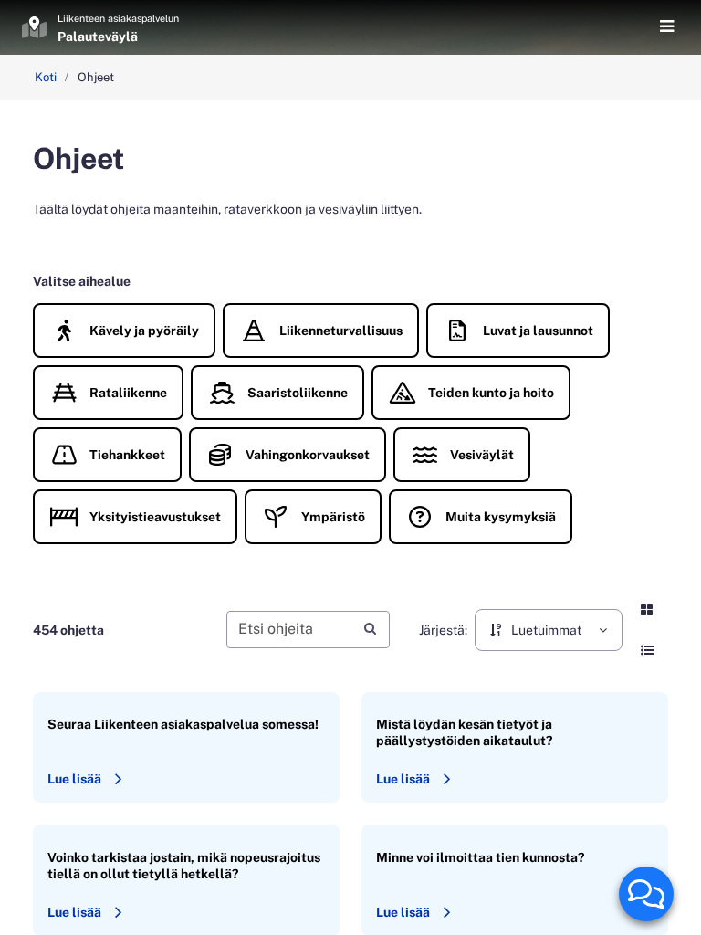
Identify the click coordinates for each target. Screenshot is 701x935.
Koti (46, 77)
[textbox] (308, 629)
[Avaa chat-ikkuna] (646, 894)
